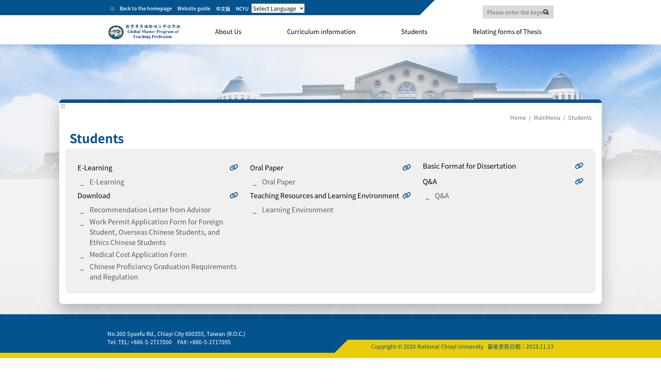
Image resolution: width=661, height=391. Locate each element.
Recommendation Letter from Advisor (150, 209)
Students (414, 31)
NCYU (242, 8)
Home (518, 117)
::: (112, 8)
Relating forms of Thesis (507, 31)
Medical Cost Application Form (138, 254)
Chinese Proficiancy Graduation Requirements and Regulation (163, 271)
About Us (228, 31)
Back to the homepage (146, 8)
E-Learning (107, 182)
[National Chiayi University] (144, 33)
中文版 (223, 8)
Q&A (442, 195)
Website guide (193, 8)
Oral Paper (278, 182)
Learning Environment (298, 209)
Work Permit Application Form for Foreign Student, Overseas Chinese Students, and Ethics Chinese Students (156, 231)
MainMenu (547, 117)
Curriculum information (321, 31)
